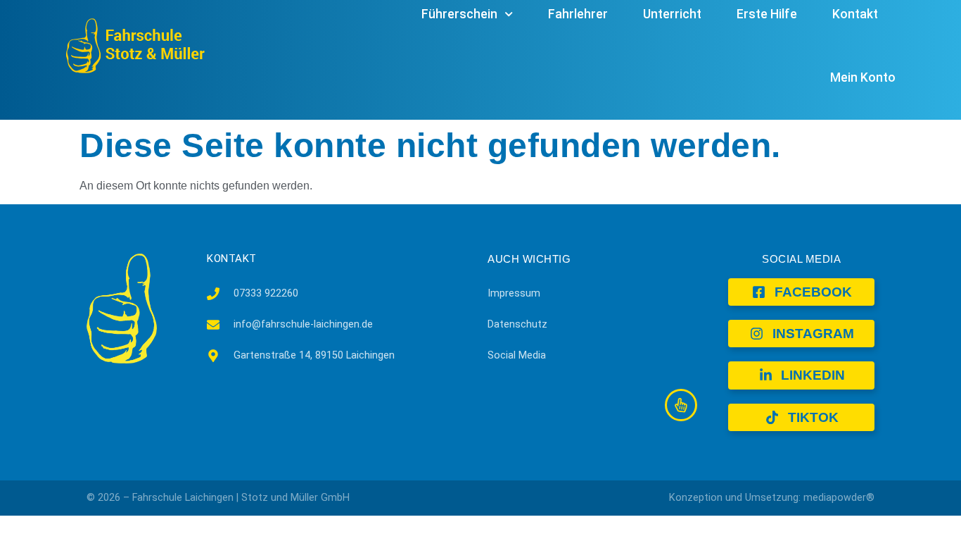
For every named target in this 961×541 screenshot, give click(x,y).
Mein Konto (863, 77)
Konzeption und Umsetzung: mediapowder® (771, 498)
